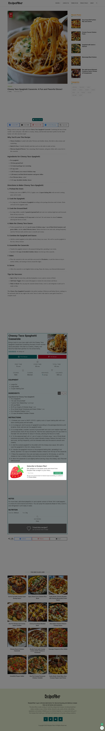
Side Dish (74, 95)
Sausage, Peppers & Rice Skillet (58, 649)
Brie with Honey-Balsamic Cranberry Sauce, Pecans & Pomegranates (89, 71)
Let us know (36, 529)
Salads (89, 92)
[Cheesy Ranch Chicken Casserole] (17, 637)
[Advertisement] (37, 105)
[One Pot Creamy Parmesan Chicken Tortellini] (37, 664)
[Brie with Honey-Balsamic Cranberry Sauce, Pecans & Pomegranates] (76, 73)
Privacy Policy (84, 3)
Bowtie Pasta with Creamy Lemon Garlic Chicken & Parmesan (37, 650)
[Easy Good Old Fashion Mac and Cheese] (76, 23)
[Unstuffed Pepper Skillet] (17, 664)
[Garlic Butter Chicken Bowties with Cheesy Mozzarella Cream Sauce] (58, 585)
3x (65, 393)
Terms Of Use (74, 3)
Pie (78, 92)
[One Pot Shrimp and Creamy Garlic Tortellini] (17, 612)
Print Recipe (23, 357)
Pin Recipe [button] (53, 357)
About (92, 3)
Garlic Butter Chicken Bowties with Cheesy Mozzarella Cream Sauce (58, 598)
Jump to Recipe (38, 119)
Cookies (80, 89)
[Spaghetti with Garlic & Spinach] (76, 48)
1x (59, 393)
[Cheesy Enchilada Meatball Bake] (37, 612)
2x (62, 393)
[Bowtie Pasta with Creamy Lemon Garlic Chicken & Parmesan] (37, 637)
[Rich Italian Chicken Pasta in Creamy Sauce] (58, 612)
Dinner (93, 89)
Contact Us (66, 3)
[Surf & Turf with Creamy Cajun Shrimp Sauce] (17, 585)
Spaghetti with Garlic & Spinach (88, 45)
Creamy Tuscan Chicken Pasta (89, 33)
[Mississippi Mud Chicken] (76, 61)
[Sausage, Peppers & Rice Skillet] (58, 637)
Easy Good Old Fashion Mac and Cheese (89, 20)
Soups (80, 95)
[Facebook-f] (46, 719)
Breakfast (82, 87)
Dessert (87, 89)
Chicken (74, 89)
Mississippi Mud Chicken (89, 57)
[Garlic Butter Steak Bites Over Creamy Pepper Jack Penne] (58, 664)
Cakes (88, 87)
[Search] (96, 3)
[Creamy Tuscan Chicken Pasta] (76, 36)
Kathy (10, 91)
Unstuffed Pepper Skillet (17, 676)
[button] (9, 351)
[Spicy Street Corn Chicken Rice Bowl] (37, 585)
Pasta (73, 92)
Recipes (57, 3)
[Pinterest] (60, 719)
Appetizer (74, 87)
